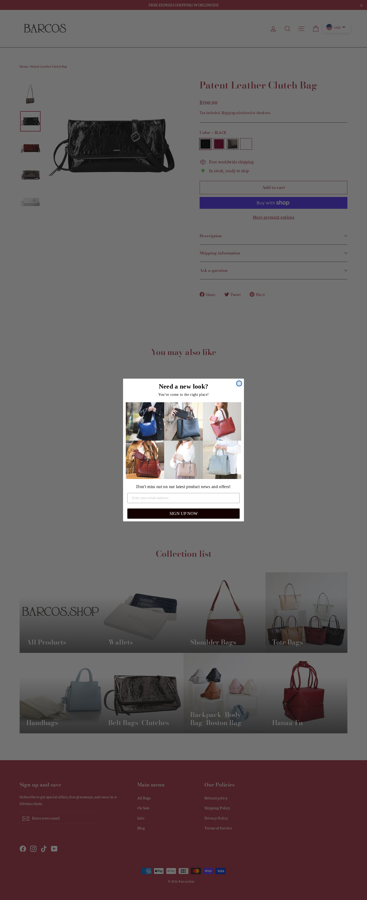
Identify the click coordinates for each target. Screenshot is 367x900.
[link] (145, 421)
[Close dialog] (239, 383)
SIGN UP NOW (184, 513)
